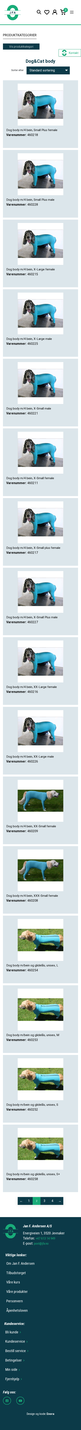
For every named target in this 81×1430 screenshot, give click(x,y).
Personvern (14, 1301)
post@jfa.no (41, 1243)
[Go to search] (39, 12)
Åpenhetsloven (17, 1310)
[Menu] (72, 12)
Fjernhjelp (12, 1379)
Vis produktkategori (21, 46)
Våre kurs (13, 1282)
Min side (11, 1369)
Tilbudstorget (16, 1273)
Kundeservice (15, 1341)
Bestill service (15, 1351)
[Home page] (12, 12)
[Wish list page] (47, 12)
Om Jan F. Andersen (20, 1263)
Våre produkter (17, 1291)
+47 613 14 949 (45, 1238)
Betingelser (13, 1360)
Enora (50, 1414)
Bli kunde (11, 1332)
